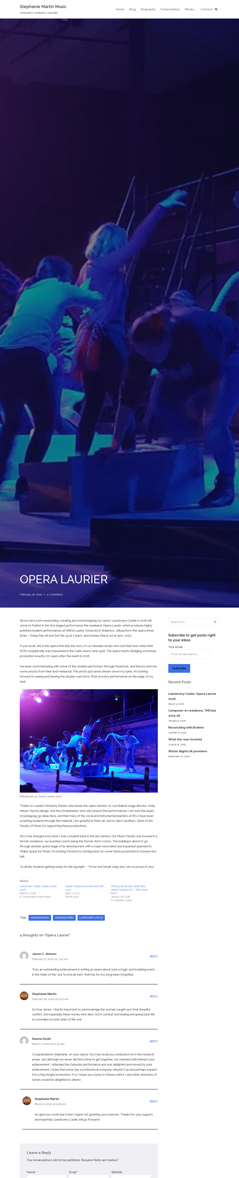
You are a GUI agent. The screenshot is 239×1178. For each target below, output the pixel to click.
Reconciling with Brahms (186, 727)
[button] (195, 9)
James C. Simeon (44, 954)
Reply (154, 956)
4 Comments (55, 594)
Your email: (175, 647)
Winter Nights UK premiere (187, 751)
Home (120, 9)
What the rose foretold (185, 739)
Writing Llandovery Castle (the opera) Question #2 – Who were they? (129, 890)
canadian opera (64, 917)
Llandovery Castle (91, 917)
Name (32, 1172)
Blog (132, 9)
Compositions (170, 9)
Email (73, 1172)
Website (116, 1172)
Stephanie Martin (44, 994)
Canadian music (39, 917)
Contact (206, 9)
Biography (148, 9)
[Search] (216, 9)
